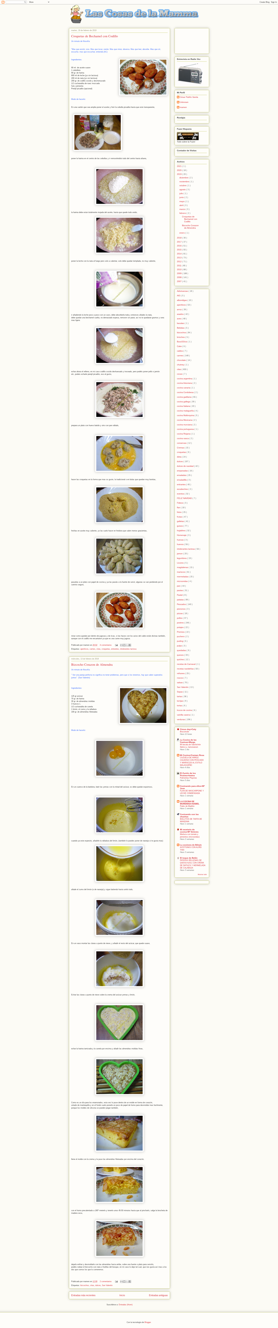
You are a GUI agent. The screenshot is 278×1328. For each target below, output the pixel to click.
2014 (179, 254)
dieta (179, 457)
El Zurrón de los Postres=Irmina (188, 774)
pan (179, 586)
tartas (180, 696)
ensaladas (182, 475)
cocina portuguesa (185, 429)
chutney (181, 364)
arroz (179, 309)
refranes (181, 673)
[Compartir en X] (127, 645)
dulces (98, 1285)
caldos (180, 351)
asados (180, 314)
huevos (180, 544)
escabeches (183, 489)
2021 (179, 166)
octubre (183, 185)
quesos (180, 655)
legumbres (182, 558)
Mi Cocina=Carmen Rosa (192, 755)
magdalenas (183, 567)
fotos (179, 512)
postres (180, 622)
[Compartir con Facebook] (129, 645)
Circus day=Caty (188, 729)
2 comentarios (106, 1281)
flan (179, 507)
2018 (179, 238)
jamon (180, 553)
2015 (179, 249)
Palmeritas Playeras (188, 778)
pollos (180, 618)
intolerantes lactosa (128, 649)
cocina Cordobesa (185, 392)
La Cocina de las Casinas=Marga (188, 741)
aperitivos (84, 649)
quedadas (182, 650)
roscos (180, 678)
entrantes (115, 649)
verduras (181, 719)
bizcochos (84, 1285)
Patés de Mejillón (187, 806)
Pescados (181, 604)
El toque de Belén (188, 858)
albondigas (182, 300)
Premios (181, 632)
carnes (92, 649)
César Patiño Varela (189, 97)
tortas (180, 705)
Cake (179, 346)
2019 (179, 174)
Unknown (184, 102)
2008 (179, 277)
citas (98, 649)
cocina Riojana (184, 434)
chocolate (181, 360)
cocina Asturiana (185, 383)
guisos (180, 526)
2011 (179, 265)
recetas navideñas (185, 669)
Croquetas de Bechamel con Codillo (94, 36)
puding (180, 641)
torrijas (180, 701)
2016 (179, 246)
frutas (180, 517)
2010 (179, 269)
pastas (180, 590)
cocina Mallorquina (186, 415)
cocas (180, 374)
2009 (179, 273)
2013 (179, 257)
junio (181, 197)
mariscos (181, 572)
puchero (181, 636)
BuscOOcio (182, 341)
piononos (181, 609)
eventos (181, 494)
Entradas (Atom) (125, 1305)
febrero (183, 213)
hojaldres (181, 530)
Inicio (122, 1295)
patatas (180, 599)
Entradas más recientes (83, 1295)
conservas (182, 443)
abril (181, 205)
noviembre (184, 181)
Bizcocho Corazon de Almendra (92, 664)
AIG (179, 295)
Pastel (180, 595)
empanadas (182, 471)
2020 (179, 170)
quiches (181, 659)
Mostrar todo (202, 874)
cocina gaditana (184, 397)
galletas (181, 521)
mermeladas (183, 576)
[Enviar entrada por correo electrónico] (116, 645)
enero (182, 233)
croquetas (106, 649)
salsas (180, 682)
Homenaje (182, 535)
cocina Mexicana (185, 420)
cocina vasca (183, 438)
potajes (180, 627)
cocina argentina (185, 378)
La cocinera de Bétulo (191, 845)
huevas (180, 540)
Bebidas (181, 328)
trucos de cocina (185, 710)
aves (179, 318)
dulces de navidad (185, 466)
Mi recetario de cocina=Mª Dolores (189, 830)
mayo (182, 201)
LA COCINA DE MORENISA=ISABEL (189, 802)
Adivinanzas (183, 291)
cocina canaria (184, 388)
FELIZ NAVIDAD (184, 498)
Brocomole (184, 732)
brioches (181, 337)
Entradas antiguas (158, 1295)
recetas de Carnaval (186, 664)
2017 (179, 242)
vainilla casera (184, 715)
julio (181, 193)
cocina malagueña (185, 411)
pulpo (180, 646)
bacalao (181, 323)
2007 (179, 281)
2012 (179, 261)
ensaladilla (182, 480)
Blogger (148, 1322)
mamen (183, 107)
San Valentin (107, 1285)
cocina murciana (185, 424)
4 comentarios (106, 645)
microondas (182, 581)
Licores (180, 563)
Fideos (180, 503)
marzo (182, 209)
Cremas (181, 447)
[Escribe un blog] (124, 645)
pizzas (180, 613)
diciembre (184, 177)
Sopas (180, 692)
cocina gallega (184, 401)
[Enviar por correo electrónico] (121, 645)
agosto (182, 189)
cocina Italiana (184, 406)
